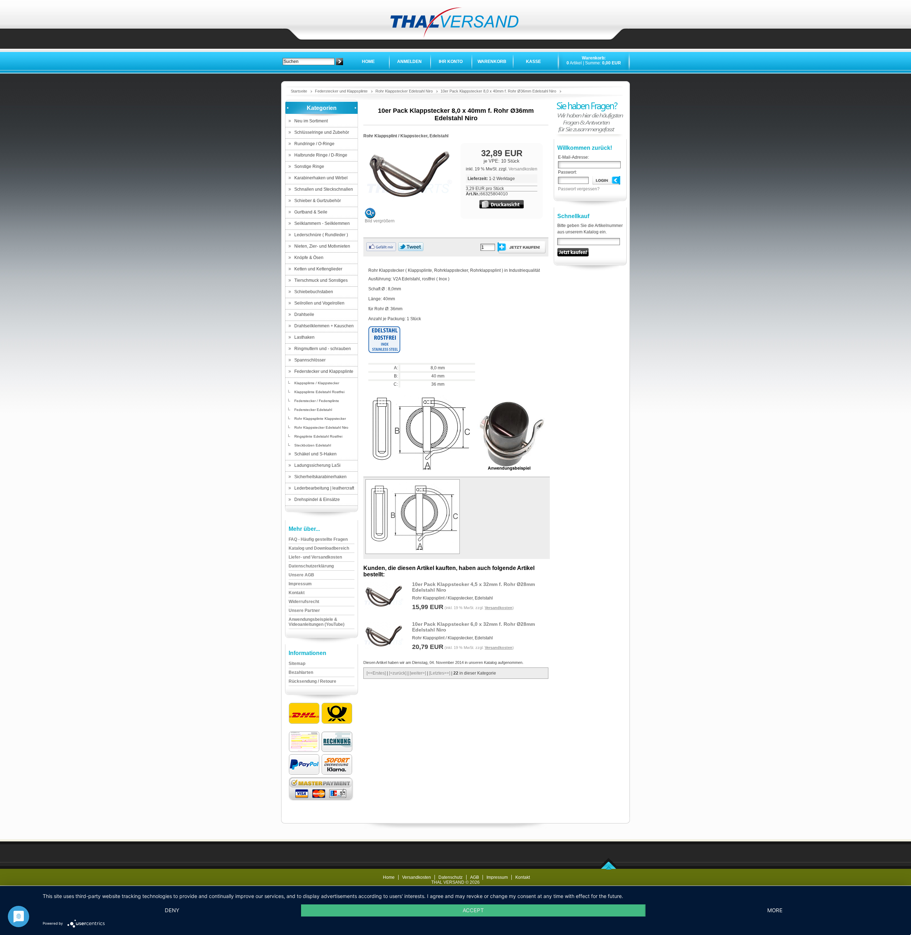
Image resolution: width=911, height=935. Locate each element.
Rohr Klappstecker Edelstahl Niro (404, 91)
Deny (172, 910)
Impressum (497, 877)
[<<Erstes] (376, 673)
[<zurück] (397, 673)
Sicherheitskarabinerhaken (320, 476)
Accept (473, 910)
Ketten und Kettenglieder (318, 268)
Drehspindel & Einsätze (317, 499)
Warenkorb (492, 61)
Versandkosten (523, 169)
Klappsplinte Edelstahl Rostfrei (319, 392)
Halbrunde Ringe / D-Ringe (320, 155)
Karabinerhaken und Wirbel (321, 177)
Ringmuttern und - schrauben (322, 348)
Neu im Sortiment (311, 120)
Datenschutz (450, 877)
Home (368, 61)
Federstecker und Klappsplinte (341, 91)
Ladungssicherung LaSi (317, 465)
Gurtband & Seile (310, 212)
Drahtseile (304, 314)
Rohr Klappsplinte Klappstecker (320, 419)
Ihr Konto (451, 61)
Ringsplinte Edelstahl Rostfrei (318, 436)
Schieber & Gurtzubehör (317, 200)
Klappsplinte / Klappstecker (316, 383)
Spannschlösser (310, 360)
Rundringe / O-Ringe (314, 143)
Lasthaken (304, 337)
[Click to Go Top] (608, 868)
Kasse (533, 61)
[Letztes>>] (439, 673)
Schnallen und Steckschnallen (323, 189)
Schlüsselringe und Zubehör (321, 132)
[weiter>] (418, 673)
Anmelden (409, 61)
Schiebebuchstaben (313, 291)
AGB (474, 877)
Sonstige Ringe (309, 166)
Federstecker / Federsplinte (316, 401)
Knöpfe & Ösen (308, 257)
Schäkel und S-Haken (315, 453)
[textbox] (309, 61)
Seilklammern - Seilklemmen (322, 223)
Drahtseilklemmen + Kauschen (324, 325)
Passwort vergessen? (579, 188)
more (775, 910)
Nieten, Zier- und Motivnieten (322, 246)
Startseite (299, 91)
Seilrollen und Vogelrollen (319, 303)
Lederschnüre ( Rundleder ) (321, 234)
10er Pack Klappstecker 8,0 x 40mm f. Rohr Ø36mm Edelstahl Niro (498, 91)
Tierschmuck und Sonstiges (321, 280)
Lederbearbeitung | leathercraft (324, 488)
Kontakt (522, 877)
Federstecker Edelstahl (313, 410)
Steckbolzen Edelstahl (312, 445)
